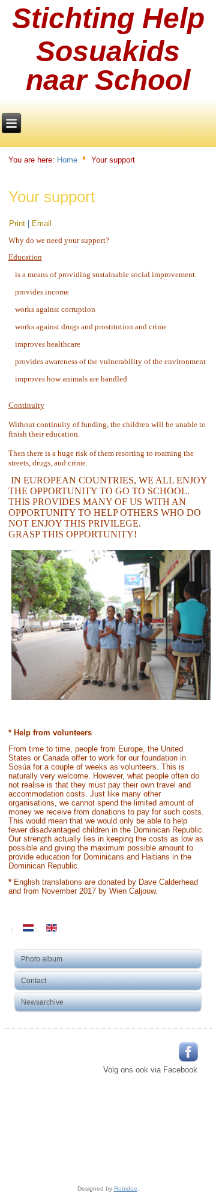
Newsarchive (42, 1002)
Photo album (41, 959)
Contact (33, 980)
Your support (51, 197)
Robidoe (125, 1188)
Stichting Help (108, 18)
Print (18, 223)
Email (42, 223)
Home (67, 159)
